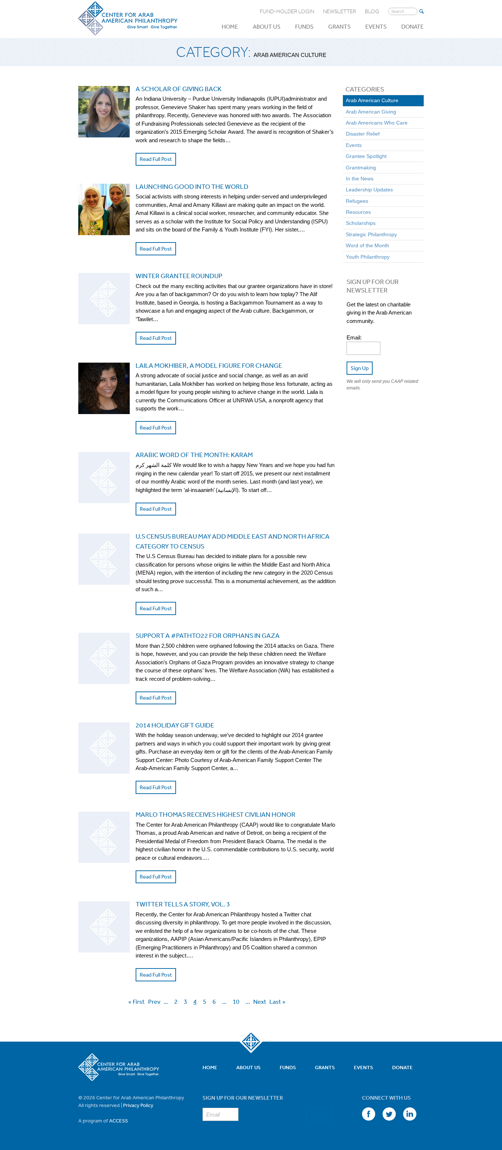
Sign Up (360, 367)
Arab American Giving (371, 112)
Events (376, 26)
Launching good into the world (192, 186)
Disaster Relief (363, 134)
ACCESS (118, 1120)
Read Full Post (156, 158)
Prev (154, 1001)
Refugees (357, 201)
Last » (277, 1001)
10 (236, 1001)
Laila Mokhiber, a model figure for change (209, 365)
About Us (266, 26)
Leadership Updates (369, 190)
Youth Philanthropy (368, 257)
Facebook (368, 1114)
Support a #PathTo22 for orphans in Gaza (208, 635)
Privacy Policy (138, 1105)
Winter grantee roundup (179, 276)
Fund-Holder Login (287, 11)
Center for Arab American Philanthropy (128, 18)
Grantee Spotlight (366, 156)
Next (259, 1001)
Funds (304, 26)
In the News (359, 179)
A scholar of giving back (179, 89)
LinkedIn (409, 1114)
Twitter (389, 1114)
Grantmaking (361, 167)
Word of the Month (367, 245)
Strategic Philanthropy (371, 234)
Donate (412, 26)
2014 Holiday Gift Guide (175, 725)
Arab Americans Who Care (377, 123)
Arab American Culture (372, 100)
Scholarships (361, 223)
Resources (358, 212)
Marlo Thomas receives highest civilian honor (215, 814)
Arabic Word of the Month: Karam (194, 454)
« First (136, 1001)
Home (230, 26)
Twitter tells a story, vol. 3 (183, 904)
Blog (372, 11)
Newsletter (339, 11)
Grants (339, 26)
